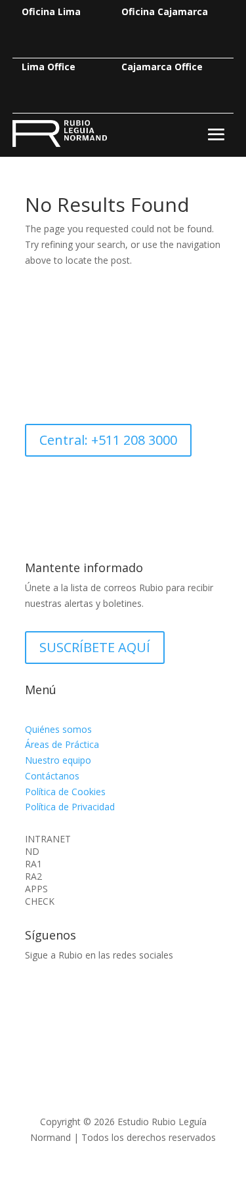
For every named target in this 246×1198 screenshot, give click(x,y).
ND (32, 851)
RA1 (33, 864)
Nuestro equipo (58, 760)
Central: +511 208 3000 (108, 440)
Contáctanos (52, 776)
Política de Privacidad (70, 806)
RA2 (33, 876)
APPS (36, 889)
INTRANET (48, 839)
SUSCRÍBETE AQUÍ (94, 647)
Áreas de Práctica (62, 744)
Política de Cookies (65, 791)
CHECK (39, 901)
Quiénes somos (58, 729)
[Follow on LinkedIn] (35, 993)
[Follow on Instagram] (61, 993)
